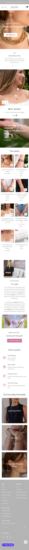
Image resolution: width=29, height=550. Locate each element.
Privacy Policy (5, 500)
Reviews (3, 489)
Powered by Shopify (11, 542)
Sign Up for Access (14, 340)
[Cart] (26, 7)
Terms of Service (5, 503)
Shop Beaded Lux (10, 34)
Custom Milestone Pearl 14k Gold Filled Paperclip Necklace (7, 219)
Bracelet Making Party (6, 516)
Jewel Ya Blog (19, 489)
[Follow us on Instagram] (7, 537)
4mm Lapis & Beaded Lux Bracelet (21, 170)
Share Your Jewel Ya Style (21, 497)
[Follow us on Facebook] (3, 537)
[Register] (24, 527)
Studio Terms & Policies (7, 492)
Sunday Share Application (21, 492)
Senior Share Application (21, 495)
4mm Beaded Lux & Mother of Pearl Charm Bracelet (21, 195)
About (3, 486)
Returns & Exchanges (6, 495)
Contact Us (4, 497)
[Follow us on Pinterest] (10, 537)
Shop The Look (7, 140)
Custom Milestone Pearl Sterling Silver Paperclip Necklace (7, 246)
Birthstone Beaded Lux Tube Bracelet (21, 245)
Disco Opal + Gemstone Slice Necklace (7, 170)
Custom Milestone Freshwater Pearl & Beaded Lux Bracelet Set (21, 220)
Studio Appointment (6, 510)
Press (17, 486)
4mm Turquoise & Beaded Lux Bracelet (7, 195)
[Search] (5, 7)
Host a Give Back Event (7, 513)
